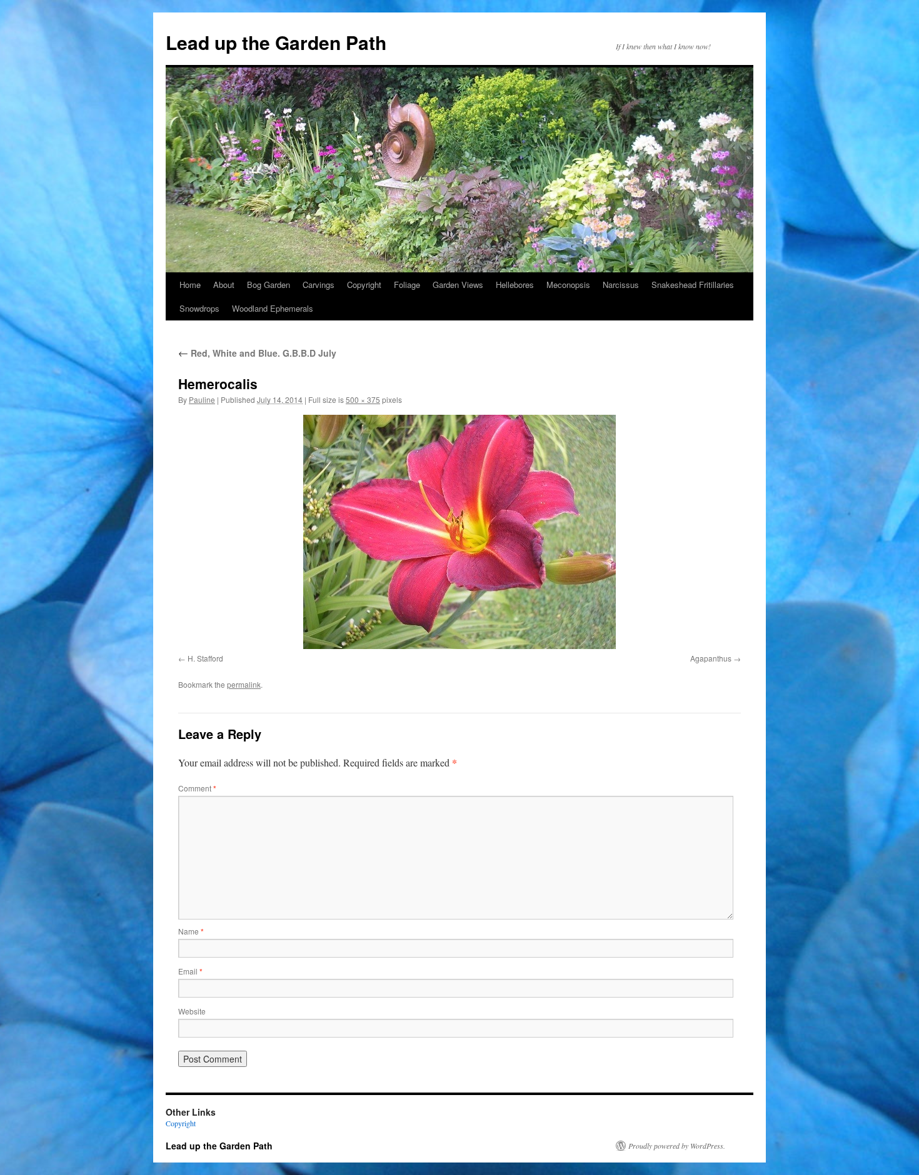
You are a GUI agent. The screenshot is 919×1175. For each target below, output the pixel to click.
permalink (244, 684)
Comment (197, 788)
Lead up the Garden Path (276, 42)
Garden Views (458, 284)
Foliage (407, 284)
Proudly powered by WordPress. (676, 1146)
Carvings (318, 284)
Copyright (364, 284)
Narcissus (621, 284)
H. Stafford (205, 658)
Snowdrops (199, 308)
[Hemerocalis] (459, 532)
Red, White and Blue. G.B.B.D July (257, 353)
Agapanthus (710, 658)
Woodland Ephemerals (272, 308)
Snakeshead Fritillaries (692, 284)
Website (192, 1011)
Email (190, 971)
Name (191, 931)
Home (190, 284)
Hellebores (515, 284)
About (223, 284)
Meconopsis (568, 284)
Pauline (202, 399)
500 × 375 (363, 399)
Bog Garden (268, 284)
